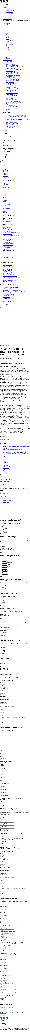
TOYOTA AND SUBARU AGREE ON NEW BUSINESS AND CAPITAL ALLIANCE (16, 453)
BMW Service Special (11, 122)
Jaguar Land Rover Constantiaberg (14, 102)
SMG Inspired (9, 16)
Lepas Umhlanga (10, 83)
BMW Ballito (9, 62)
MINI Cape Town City (12, 99)
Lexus (7, 39)
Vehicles (9, 1012)
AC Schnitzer (9, 44)
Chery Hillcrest (10, 82)
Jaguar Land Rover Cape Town (14, 104)
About (6, 4)
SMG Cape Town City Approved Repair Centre (14, 291)
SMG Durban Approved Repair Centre (15, 118)
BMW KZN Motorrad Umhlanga (14, 69)
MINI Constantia (10, 98)
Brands (6, 24)
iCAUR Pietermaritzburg (12, 84)
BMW (8, 30)
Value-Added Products (11, 125)
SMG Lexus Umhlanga (12, 79)
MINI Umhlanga (10, 71)
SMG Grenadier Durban (12, 72)
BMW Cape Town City (12, 93)
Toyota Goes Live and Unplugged (14, 449)
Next (1, 438)
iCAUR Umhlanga (11, 86)
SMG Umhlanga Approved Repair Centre (16, 116)
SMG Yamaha (9, 76)
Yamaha (8, 43)
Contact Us (7, 130)
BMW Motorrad (10, 32)
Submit (2, 722)
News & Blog (9, 13)
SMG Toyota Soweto (11, 88)
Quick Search (6, 469)
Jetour (7, 45)
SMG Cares (9, 14)
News (15, 1012)
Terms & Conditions (8, 470)
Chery (7, 41)
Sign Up (2, 498)
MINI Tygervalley (10, 97)
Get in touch (9, 136)
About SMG (9, 10)
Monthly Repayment (7, 548)
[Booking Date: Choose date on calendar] (15, 939)
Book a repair (9, 127)
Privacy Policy (6, 472)
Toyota (8, 37)
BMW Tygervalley (11, 95)
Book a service (10, 126)
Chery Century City (11, 90)
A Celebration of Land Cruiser (13, 451)
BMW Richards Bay (11, 65)
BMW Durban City (11, 64)
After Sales (7, 109)
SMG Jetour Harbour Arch (12, 105)
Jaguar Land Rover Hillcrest (13, 80)
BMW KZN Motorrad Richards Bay (15, 66)
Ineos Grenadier (10, 40)
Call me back (4, 667)
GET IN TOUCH (4, 482)
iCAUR (8, 48)
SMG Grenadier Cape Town (13, 101)
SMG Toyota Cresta (11, 87)
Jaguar (8, 34)
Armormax (7, 129)
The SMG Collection (11, 73)
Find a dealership (7, 23)
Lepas (7, 47)
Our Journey (9, 12)
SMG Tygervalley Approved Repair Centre (16, 115)
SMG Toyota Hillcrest (11, 77)
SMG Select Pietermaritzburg (13, 75)
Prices (3, 546)
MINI (7, 33)
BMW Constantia (10, 94)
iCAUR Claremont (11, 106)
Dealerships (7, 50)
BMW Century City (11, 91)
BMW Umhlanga (10, 68)
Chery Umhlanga (10, 61)
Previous (3, 436)
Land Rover (9, 36)
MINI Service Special (11, 123)
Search (2, 1014)
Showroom (7, 108)
